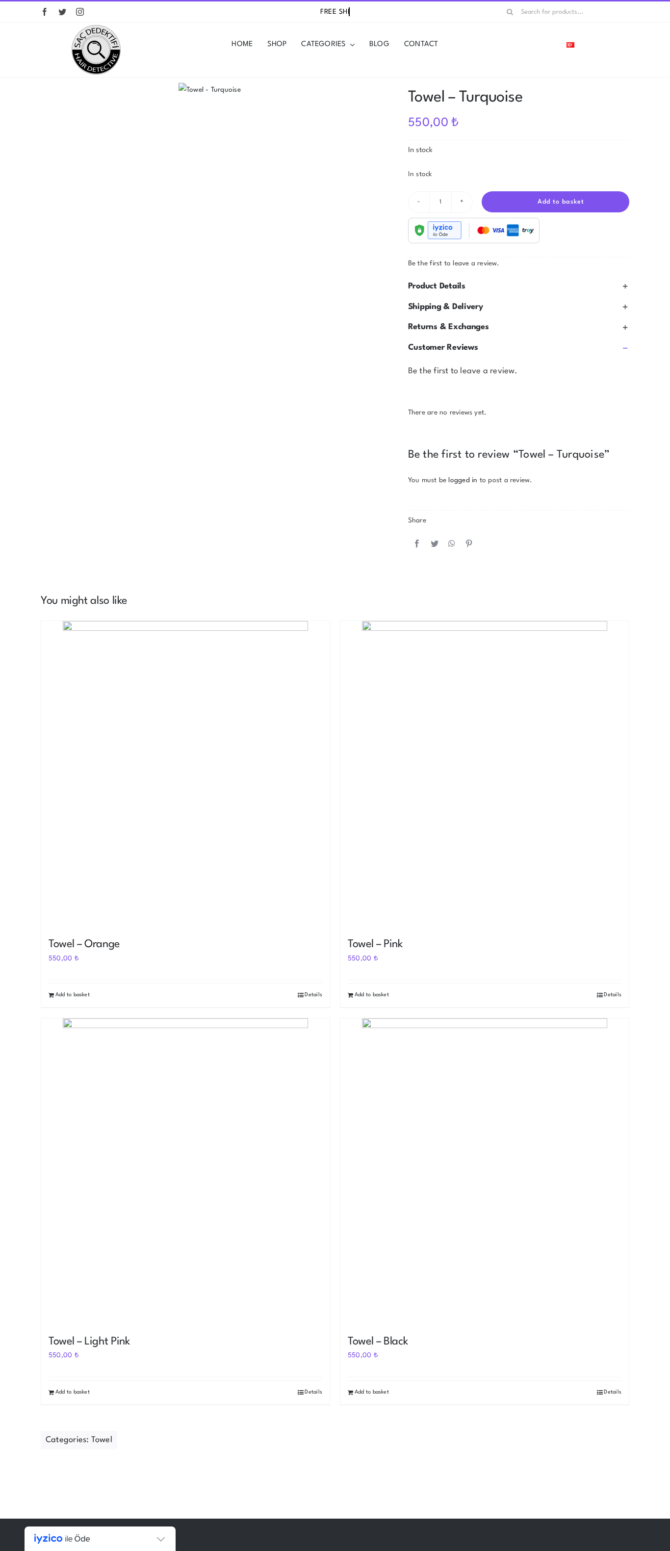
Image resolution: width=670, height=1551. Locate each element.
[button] (518, 286)
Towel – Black (378, 1341)
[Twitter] (434, 544)
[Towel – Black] (484, 1171)
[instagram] (80, 12)
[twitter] (62, 12)
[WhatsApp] (451, 544)
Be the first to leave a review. (454, 263)
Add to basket (561, 202)
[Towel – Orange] (185, 774)
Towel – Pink (375, 944)
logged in (462, 480)
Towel (101, 1440)
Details (313, 995)
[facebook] (45, 12)
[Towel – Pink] (484, 774)
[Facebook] (417, 544)
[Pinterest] (469, 544)
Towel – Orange (84, 944)
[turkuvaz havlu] (210, 90)
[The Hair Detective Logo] (96, 28)
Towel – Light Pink (89, 1341)
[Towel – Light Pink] (185, 1171)
